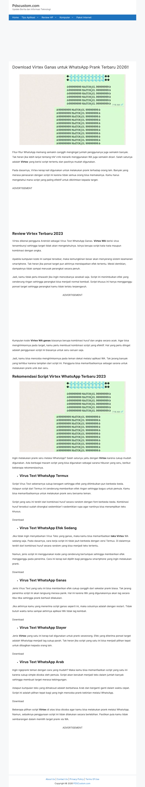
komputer (65, 17)
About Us (50, 779)
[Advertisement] (72, 40)
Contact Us (62, 779)
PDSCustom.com (81, 783)
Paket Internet (83, 17)
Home (15, 17)
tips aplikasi (28, 17)
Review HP (47, 17)
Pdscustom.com (25, 6)
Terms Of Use (92, 779)
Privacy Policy (77, 779)
